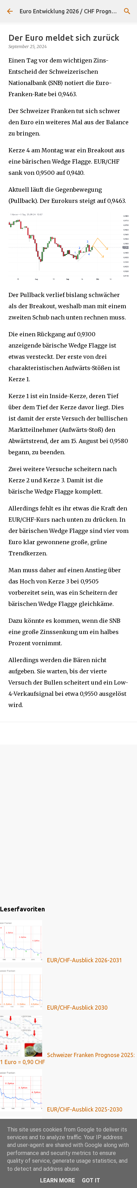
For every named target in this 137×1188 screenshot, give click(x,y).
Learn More (57, 1180)
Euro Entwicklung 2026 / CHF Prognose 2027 (77, 11)
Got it (91, 1180)
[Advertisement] (68, 823)
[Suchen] (127, 11)
